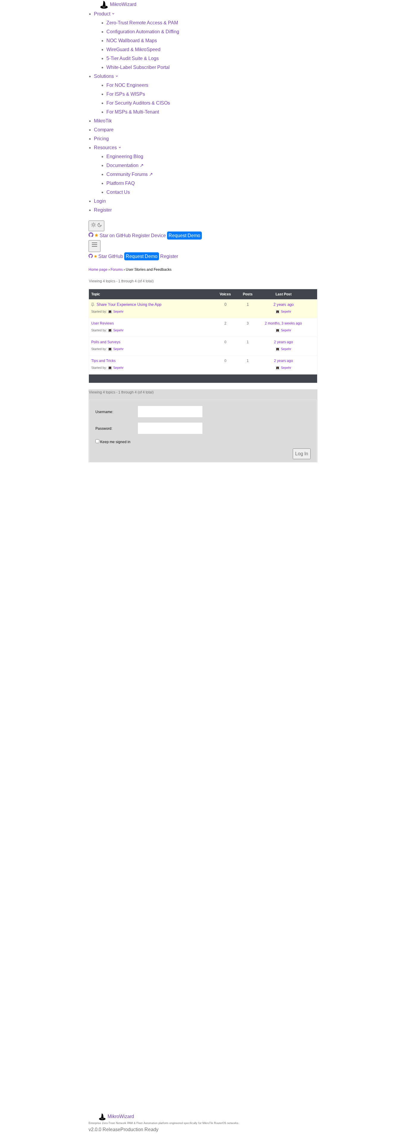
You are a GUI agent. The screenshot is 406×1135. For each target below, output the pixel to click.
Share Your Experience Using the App (129, 304)
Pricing (101, 138)
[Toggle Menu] (94, 246)
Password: (103, 428)
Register (103, 209)
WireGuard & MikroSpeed (133, 49)
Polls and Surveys (105, 342)
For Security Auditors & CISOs (138, 103)
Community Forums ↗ (129, 174)
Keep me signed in (115, 442)
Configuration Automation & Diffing (142, 31)
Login (100, 201)
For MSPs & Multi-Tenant (132, 111)
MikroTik (103, 120)
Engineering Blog (124, 156)
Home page (98, 269)
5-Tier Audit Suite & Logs (132, 58)
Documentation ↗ (125, 165)
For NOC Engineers (127, 85)
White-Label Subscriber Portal (138, 67)
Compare (104, 129)
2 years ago (283, 304)
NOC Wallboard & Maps (131, 40)
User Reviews (102, 323)
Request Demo (184, 235)
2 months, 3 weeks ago (283, 323)
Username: (104, 412)
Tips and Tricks (103, 361)
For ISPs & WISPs (125, 94)
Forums (117, 269)
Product (102, 13)
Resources (106, 147)
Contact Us (118, 192)
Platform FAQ (120, 183)
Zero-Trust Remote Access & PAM (142, 22)
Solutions (104, 76)
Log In (301, 453)
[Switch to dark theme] (96, 226)
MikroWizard (122, 4)
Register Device (149, 235)
